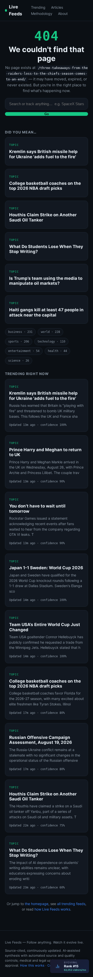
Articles (57, 7)
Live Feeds (15, 10)
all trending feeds (71, 904)
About (63, 13)
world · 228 (50, 332)
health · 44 (57, 351)
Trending (38, 7)
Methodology (41, 13)
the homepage (36, 904)
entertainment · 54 (23, 351)
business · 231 (20, 332)
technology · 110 (51, 341)
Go (46, 114)
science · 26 (18, 360)
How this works (32, 965)
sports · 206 (18, 341)
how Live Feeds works (52, 909)
